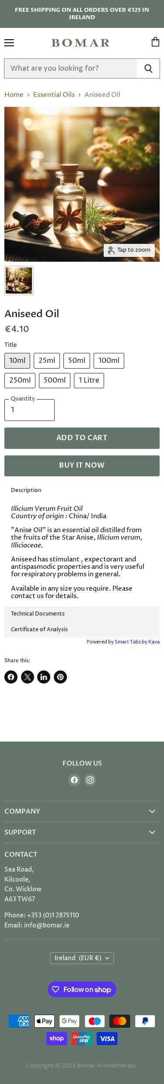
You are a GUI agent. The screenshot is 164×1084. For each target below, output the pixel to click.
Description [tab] (26, 490)
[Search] (148, 68)
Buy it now (82, 465)
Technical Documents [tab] (38, 614)
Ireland (78, 958)
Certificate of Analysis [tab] (40, 629)
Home (14, 95)
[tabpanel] (82, 553)
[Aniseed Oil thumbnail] (19, 280)
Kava (154, 642)
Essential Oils (54, 95)
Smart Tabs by (131, 642)
